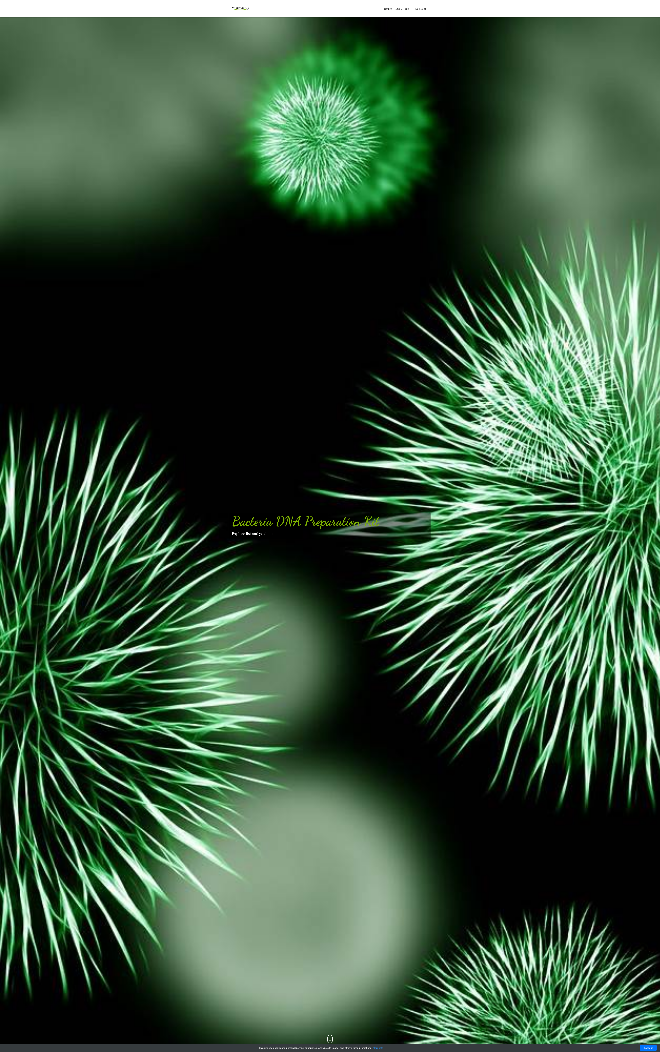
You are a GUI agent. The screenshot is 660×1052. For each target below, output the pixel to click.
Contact (420, 8)
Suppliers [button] (402, 8)
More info (378, 1047)
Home (388, 8)
